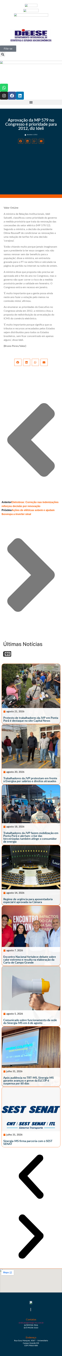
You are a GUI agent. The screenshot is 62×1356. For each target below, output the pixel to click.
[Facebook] (12, 96)
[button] (2, 54)
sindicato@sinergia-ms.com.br (31, 1323)
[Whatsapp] (4, 88)
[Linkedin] (20, 96)
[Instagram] (4, 96)
